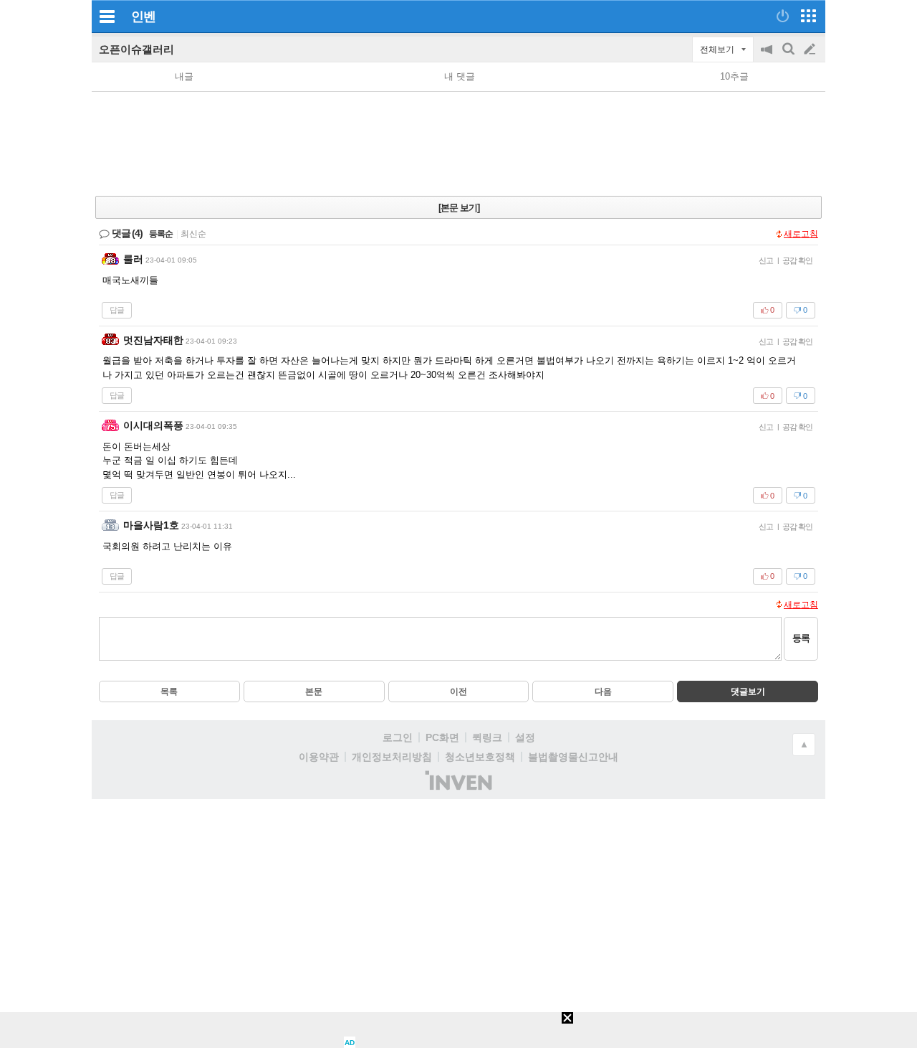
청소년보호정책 (480, 757)
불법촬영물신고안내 (573, 757)
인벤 (143, 16)
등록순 (161, 234)
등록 (801, 638)
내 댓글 (459, 76)
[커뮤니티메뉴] (106, 16)
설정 (525, 737)
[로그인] (783, 16)
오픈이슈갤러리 (136, 49)
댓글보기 (748, 691)
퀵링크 (487, 737)
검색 (789, 56)
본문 (313, 691)
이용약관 (319, 757)
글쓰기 (811, 49)
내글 (184, 76)
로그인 (398, 737)
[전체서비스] (808, 16)
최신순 (193, 234)
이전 (458, 691)
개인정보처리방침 (392, 757)
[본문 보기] (458, 207)
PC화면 (442, 737)
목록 (169, 691)
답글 (117, 310)
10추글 (734, 76)
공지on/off (768, 56)
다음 (603, 691)
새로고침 (801, 234)
